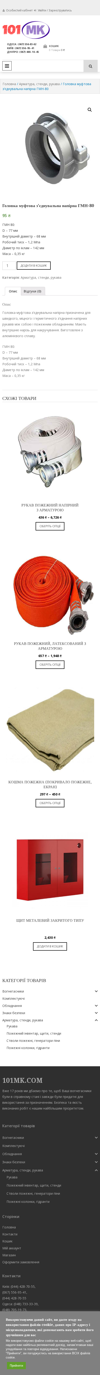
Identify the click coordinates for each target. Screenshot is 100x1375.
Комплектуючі (13, 998)
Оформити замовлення (20, 1262)
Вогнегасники (13, 991)
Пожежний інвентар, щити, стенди (34, 1033)
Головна (9, 84)
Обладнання (12, 1005)
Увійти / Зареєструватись (54, 10)
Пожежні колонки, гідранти (28, 1048)
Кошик (7, 1241)
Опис (13, 291)
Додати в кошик (34, 265)
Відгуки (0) (32, 291)
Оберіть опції (50, 526)
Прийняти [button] (16, 1365)
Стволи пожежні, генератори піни (33, 1040)
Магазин (9, 1255)
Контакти (9, 1234)
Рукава (12, 1026)
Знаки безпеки (13, 1013)
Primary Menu (7, 65)
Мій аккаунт (11, 1248)
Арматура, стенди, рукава (39, 84)
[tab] (13, 291)
